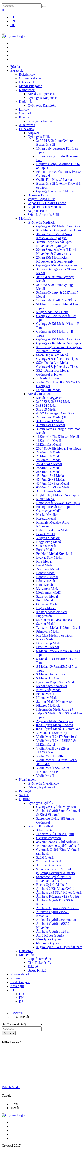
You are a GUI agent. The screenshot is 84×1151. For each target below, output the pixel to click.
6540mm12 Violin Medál (53, 487)
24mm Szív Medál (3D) (52, 417)
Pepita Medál (45, 694)
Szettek (24, 795)
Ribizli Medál (45, 499)
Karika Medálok (47, 514)
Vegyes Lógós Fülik (41, 199)
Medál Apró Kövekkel (51, 686)
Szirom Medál (45, 623)
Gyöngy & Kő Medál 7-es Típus (58, 226)
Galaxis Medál (46, 546)
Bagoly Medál (46, 608)
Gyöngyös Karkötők (42, 105)
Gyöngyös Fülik (39, 137)
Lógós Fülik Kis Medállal (45, 207)
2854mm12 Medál (48, 468)
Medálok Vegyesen (49, 398)
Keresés (8, 1033)
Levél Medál (44, 565)
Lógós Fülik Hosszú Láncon (47, 203)
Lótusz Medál (45, 581)
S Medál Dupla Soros (50, 674)
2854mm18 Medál (48, 472)
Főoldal (15, 66)
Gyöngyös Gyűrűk (40, 803)
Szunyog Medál (47, 596)
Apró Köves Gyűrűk (50, 935)
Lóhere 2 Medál (47, 577)
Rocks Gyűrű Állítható (51, 885)
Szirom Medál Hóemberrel (54, 701)
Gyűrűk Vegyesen (48, 838)
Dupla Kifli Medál (48, 390)
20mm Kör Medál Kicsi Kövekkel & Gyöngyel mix (54, 259)
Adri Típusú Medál (49, 491)
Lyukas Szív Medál (49, 557)
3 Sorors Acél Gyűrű (50, 865)
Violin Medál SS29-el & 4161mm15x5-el (52, 770)
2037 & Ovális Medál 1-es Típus (58, 448)
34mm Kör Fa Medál (50, 425)
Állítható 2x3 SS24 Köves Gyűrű (59, 892)
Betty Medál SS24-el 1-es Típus (58, 503)
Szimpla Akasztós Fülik (44, 214)
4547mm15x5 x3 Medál (52, 483)
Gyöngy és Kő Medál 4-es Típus (58, 343)
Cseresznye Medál (48, 511)
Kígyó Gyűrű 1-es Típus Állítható (59, 947)
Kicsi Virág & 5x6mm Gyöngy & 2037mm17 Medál (59, 349)
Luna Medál (44, 585)
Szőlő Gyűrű (45, 857)
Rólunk (15, 978)
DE (12, 25)
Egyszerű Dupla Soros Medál (56, 682)
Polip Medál (44, 600)
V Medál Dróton (47, 378)
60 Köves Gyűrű (47, 943)
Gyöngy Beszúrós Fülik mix (55, 191)
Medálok (25, 218)
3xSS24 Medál (46, 405)
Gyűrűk (24, 799)
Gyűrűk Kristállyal (40, 826)
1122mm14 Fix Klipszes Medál (57, 436)
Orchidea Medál (47, 604)
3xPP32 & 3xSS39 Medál (54, 401)
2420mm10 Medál (48, 452)
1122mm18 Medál (48, 444)
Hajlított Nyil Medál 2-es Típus (57, 495)
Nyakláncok (27, 779)
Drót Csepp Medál (48, 643)
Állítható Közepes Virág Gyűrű (57, 896)
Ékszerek (16, 70)
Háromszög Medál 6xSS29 (54, 709)
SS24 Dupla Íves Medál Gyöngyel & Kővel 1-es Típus (57, 357)
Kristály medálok (39, 394)
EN (12, 21)
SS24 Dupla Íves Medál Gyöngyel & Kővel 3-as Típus (57, 364)
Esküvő (33, 966)
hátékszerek (27, 82)
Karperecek (27, 90)
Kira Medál (44, 561)
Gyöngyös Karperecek (43, 98)
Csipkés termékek (40, 959)
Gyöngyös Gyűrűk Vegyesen (56, 807)
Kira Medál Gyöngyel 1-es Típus (58, 230)
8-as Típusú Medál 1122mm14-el (58, 729)
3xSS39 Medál (46, 409)
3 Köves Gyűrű (46, 830)
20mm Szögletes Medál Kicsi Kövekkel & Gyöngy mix (56, 251)
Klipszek (34, 133)
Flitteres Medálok (48, 705)
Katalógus (17, 986)
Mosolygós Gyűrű (48, 939)
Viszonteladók (20, 974)
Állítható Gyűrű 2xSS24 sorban (57, 908)
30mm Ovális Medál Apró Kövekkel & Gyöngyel (54, 236)
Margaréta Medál (47, 588)
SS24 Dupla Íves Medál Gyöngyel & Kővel (52, 372)
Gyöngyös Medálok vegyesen (56, 265)
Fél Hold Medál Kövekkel (54, 553)
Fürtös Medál (45, 549)
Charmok (25, 113)
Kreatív (24, 117)
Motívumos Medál (48, 592)
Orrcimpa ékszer (30, 78)
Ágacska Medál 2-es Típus (54, 721)
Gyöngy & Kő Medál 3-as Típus (58, 339)
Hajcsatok (26, 951)
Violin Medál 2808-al (50, 756)
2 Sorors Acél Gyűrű (50, 861)
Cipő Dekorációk (39, 962)
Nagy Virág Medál (49, 542)
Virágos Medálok (48, 538)
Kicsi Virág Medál (48, 690)
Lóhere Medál (45, 573)
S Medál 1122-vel (48, 678)
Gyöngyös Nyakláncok (43, 783)
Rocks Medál (45, 639)
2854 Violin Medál (49, 464)
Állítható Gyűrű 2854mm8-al (56, 920)
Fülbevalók (26, 129)
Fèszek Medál (45, 534)
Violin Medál (45, 775)
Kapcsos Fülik (37, 211)
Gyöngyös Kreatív (40, 121)
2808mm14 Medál (48, 460)
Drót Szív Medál (47, 647)
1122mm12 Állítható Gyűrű (55, 834)
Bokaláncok (27, 74)
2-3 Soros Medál (47, 569)
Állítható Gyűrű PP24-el (52, 931)
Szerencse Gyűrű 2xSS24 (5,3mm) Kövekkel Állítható (55, 871)
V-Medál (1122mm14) (51, 733)
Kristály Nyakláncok (42, 787)
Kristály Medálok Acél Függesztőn (51, 614)
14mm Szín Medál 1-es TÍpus (56, 300)
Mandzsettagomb (30, 86)
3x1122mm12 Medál (50, 421)
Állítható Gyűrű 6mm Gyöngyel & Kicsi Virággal (58, 812)
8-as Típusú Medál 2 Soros (54, 725)
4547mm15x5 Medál (50, 475)
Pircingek (25, 791)
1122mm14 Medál (48, 440)
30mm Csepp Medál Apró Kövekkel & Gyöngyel (54, 244)
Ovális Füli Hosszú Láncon (54, 179)
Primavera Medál (47, 631)
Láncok (24, 109)
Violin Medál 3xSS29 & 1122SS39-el (52, 750)
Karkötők (25, 101)
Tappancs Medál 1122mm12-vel (58, 627)
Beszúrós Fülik (38, 195)
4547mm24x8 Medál (50, 479)
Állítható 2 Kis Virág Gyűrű (55, 888)
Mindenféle (26, 955)
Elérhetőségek (20, 982)
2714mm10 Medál (48, 456)
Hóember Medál (47, 698)
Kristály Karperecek (41, 94)
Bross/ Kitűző (37, 970)
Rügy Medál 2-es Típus (52, 312)
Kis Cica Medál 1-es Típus (54, 635)
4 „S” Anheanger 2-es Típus (55, 413)
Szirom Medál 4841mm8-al (54, 620)
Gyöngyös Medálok (41, 222)
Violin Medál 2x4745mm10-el (56, 736)
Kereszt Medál (46, 518)
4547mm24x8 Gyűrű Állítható (57, 842)
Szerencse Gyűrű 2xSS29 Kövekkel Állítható (53, 879)
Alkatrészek (27, 125)
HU (4, 10)
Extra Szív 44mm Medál (52, 530)
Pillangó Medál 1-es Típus (54, 507)
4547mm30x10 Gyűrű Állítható (57, 846)
